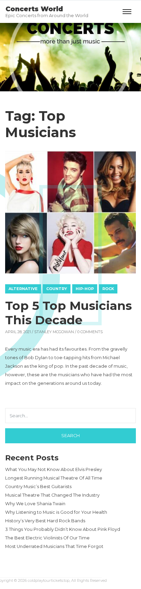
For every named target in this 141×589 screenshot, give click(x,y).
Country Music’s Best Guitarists (38, 486)
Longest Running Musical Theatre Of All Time (53, 478)
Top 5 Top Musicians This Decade (68, 312)
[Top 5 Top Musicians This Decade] (70, 212)
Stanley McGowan (54, 331)
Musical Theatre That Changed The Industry (52, 495)
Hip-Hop (85, 288)
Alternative (23, 288)
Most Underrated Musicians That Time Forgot (54, 546)
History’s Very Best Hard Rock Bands (45, 520)
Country (56, 288)
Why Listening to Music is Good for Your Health (56, 512)
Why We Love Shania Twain (35, 503)
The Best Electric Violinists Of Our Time (47, 537)
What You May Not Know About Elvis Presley (53, 469)
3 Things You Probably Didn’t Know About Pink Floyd (62, 529)
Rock (108, 288)
